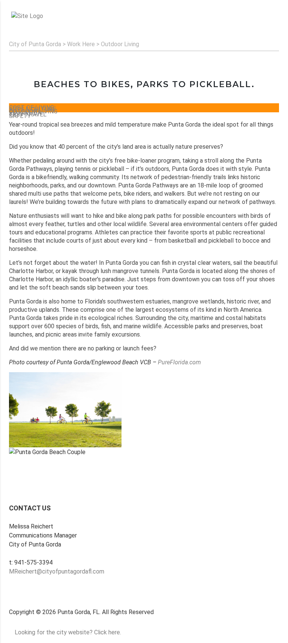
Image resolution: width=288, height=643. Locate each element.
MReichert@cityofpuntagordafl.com (56, 571)
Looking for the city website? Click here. (68, 632)
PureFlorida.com (179, 362)
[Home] (27, 16)
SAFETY (20, 115)
